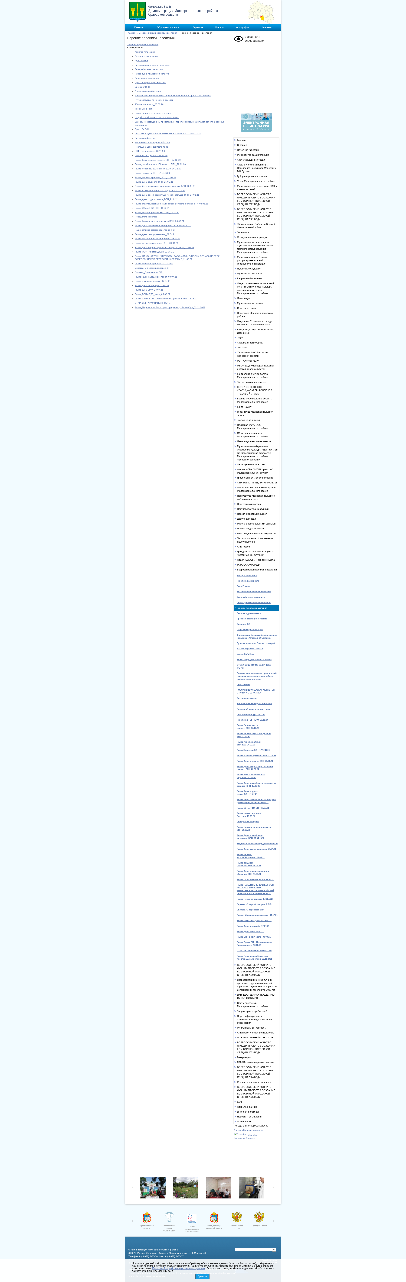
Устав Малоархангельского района (256, 181)
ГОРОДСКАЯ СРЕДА (248, 564)
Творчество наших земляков (252, 382)
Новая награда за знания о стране (153, 113)
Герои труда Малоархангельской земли (255, 413)
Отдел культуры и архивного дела (256, 559)
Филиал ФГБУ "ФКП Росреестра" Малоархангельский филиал (255, 471)
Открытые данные (247, 1106)
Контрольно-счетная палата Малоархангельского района (252, 375)
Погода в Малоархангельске (248, 1130)
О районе (198, 27)
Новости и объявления (249, 1116)
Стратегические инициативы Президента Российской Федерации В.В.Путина (256, 168)
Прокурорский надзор (249, 504)
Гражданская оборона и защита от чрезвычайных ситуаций (255, 553)
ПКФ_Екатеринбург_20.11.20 (150, 151)
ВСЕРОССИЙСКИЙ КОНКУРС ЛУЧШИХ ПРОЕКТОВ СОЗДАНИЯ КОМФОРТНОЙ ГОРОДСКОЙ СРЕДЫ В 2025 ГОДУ (256, 1092)
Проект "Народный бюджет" (252, 513)
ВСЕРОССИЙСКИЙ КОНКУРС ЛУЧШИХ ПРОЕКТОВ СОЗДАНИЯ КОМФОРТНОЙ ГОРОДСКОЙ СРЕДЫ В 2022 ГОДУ (256, 199)
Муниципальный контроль (251, 1027)
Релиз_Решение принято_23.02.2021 (154, 263)
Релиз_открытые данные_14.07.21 (153, 281)
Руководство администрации (253, 154)
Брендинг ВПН (142, 87)
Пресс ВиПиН (142, 129)
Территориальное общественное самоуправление (255, 540)
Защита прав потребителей (252, 1011)
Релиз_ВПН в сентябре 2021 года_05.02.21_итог (160, 190)
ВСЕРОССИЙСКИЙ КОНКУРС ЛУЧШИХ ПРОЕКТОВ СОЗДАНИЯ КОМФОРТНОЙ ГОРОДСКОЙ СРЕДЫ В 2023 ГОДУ (256, 1047)
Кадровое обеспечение (249, 278)
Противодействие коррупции (252, 509)
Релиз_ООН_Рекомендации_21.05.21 (154, 251)
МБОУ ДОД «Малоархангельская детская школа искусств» (255, 367)
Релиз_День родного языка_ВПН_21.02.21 (157, 199)
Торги (240, 337)
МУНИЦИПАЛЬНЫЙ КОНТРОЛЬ (255, 1037)
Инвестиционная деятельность (254, 441)
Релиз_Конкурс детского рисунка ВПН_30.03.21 (159, 221)
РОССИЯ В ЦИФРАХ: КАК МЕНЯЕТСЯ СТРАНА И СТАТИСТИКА (168, 133)
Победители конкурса (146, 216)
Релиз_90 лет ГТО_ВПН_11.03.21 (152, 208)
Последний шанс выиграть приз (151, 147)
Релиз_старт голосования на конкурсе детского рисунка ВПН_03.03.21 (171, 203)
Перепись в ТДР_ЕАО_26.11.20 (151, 155)
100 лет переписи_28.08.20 (149, 104)
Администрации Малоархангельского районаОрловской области (183, 11)
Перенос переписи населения (142, 44)
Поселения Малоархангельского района (255, 315)
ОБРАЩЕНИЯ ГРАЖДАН (251, 464)
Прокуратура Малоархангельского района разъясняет (256, 497)
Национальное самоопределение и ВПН (156, 230)
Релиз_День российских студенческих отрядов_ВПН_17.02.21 (167, 195)
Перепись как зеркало (146, 56)
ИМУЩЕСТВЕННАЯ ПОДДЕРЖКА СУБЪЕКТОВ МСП (256, 996)
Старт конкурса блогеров (148, 91)
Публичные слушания (249, 268)
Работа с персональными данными (256, 523)
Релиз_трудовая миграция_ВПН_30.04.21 (156, 243)
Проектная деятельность (251, 528)
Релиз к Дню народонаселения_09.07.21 (156, 276)
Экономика (243, 232)
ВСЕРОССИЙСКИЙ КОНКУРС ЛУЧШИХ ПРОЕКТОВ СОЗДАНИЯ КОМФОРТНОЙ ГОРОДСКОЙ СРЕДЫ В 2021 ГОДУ (256, 214)
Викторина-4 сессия (145, 138)
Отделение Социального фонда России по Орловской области (254, 323)
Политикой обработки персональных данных (178, 1268)
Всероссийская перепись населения (158, 33)
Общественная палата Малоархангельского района (252, 435)
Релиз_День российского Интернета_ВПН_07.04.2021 (163, 225)
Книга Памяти (244, 406)
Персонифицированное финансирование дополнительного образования (256, 1019)
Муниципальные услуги (250, 303)
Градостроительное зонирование (255, 477)
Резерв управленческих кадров (254, 1082)
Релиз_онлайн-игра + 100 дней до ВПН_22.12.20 (160, 164)
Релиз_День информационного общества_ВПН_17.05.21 (164, 247)
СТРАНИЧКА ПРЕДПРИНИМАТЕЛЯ (257, 482)
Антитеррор (243, 546)
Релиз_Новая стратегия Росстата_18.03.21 (157, 212)
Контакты (267, 27)
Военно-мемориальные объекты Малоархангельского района (254, 400)
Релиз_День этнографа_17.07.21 (152, 285)
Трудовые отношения (248, 420)
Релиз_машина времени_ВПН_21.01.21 (155, 177)
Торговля (242, 347)
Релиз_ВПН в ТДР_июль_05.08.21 (152, 294)
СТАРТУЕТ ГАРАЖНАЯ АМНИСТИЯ (153, 303)
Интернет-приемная (248, 1111)
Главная (138, 27)
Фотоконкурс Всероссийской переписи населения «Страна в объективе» (173, 95)
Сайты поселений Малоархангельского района (252, 1005)
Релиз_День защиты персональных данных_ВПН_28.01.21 (165, 186)
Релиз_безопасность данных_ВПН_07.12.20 (158, 160)
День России (141, 60)
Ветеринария (244, 1057)
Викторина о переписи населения (152, 65)
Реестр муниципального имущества (256, 533)
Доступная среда (246, 518)
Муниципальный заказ (249, 273)
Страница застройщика (249, 342)
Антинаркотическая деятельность (255, 1032)
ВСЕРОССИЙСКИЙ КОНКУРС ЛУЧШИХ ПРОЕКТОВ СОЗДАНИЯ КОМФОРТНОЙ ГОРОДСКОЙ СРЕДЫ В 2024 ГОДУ (256, 1072)
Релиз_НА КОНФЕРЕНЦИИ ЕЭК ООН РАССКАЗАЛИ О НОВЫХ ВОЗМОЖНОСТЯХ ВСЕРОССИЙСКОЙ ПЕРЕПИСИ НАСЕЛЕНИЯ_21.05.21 (255, 889)
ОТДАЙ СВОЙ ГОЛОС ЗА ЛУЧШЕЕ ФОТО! (157, 117)
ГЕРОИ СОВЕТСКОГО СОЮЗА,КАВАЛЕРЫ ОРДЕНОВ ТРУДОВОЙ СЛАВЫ (254, 390)
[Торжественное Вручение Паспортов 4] (186, 1188)
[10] (219, 1188)
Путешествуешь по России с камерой (154, 100)
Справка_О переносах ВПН (149, 272)
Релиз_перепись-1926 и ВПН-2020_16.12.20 (158, 168)
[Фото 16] (252, 1188)
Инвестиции (243, 298)
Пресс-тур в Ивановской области (152, 73)
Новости (219, 27)
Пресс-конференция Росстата (150, 82)
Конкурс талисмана (145, 52)
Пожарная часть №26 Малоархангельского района (252, 427)
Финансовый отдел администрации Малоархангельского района (256, 489)
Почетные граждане (248, 150)
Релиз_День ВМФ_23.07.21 (149, 289)
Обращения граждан (168, 27)
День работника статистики (149, 69)
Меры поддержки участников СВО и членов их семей (257, 188)
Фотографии (242, 27)
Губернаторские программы (252, 176)
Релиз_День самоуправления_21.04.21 (155, 234)
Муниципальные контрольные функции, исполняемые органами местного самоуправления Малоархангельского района (255, 247)
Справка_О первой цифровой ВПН (153, 268)
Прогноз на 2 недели (244, 1138)
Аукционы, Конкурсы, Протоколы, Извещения (255, 331)
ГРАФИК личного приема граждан (255, 1062)
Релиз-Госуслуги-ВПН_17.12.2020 (152, 173)
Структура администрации (251, 159)
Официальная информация (252, 237)
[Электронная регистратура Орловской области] (256, 131)
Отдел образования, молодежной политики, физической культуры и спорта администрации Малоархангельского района (255, 288)
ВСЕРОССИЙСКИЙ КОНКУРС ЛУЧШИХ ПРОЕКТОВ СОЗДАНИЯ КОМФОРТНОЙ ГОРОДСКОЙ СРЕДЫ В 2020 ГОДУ (256, 970)
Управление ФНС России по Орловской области (252, 354)
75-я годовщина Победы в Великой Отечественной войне (256, 226)
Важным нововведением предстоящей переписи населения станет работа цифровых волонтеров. (257, 676)
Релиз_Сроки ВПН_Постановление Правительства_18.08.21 (166, 298)
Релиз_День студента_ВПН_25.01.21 (154, 182)
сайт (239, 1102)
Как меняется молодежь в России (152, 142)
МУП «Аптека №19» (248, 360)
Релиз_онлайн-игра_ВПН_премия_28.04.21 (157, 238)
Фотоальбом (244, 1121)
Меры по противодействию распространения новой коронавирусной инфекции (252, 260)
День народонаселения (147, 78)
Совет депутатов (246, 308)
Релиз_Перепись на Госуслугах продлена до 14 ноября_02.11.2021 (170, 307)
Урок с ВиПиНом (143, 108)
